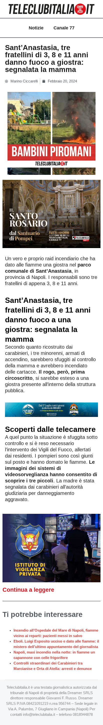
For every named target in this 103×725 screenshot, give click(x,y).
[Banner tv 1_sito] (51, 214)
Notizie (36, 27)
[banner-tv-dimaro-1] (51, 409)
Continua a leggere (28, 590)
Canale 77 (64, 27)
